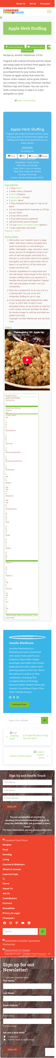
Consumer (13, 1037)
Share (45, 156)
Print (12, 156)
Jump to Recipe (15, 47)
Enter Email (8, 1016)
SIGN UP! (11, 806)
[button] (23, 148)
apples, (14, 200)
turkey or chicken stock (28, 225)
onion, (13, 194)
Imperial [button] (8, 231)
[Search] (44, 720)
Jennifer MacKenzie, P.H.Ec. (31, 177)
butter (19, 188)
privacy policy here (42, 830)
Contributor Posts (20, 704)
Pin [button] (23, 156)
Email (34, 156)
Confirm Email (9, 1026)
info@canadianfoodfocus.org (29, 820)
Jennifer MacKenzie (21, 643)
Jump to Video (37, 47)
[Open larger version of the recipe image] (25, 100)
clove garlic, (16, 197)
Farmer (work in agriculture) (21, 1039)
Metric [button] (18, 231)
